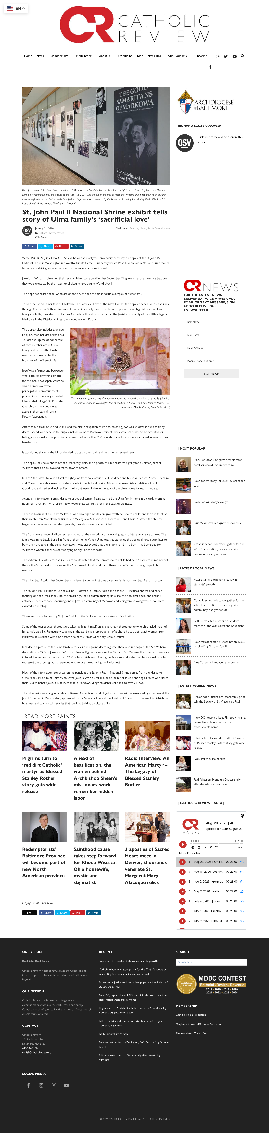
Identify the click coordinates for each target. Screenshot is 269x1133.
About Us (105, 55)
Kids (140, 55)
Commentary (59, 55)
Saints (151, 228)
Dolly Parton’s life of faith (209, 758)
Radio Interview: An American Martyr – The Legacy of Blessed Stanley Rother (147, 771)
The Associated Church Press (192, 1033)
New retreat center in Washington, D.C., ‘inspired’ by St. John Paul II (219, 643)
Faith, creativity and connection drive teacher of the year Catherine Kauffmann (219, 623)
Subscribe (200, 55)
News (41, 55)
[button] (243, 56)
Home (28, 55)
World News (162, 228)
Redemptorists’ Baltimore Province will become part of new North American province (43, 862)
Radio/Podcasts (176, 55)
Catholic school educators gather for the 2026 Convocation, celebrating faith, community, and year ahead (219, 548)
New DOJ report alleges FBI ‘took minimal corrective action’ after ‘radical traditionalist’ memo (220, 722)
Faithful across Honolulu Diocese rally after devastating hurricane (217, 781)
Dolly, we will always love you (212, 501)
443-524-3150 (30, 1048)
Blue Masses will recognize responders (218, 522)
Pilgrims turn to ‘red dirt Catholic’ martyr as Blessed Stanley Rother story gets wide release (219, 743)
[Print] (23, 912)
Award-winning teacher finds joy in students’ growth (128, 961)
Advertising (125, 55)
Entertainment (83, 55)
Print (28, 912)
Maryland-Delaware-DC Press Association (199, 1024)
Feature (134, 228)
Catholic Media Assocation (191, 1014)
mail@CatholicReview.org (36, 1052)
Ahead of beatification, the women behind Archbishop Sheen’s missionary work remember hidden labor (95, 778)
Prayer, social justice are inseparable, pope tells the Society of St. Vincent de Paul (219, 699)
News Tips (154, 55)
